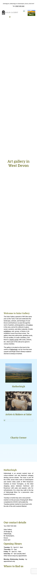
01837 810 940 (19, 6)
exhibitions (7, 331)
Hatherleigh (13, 349)
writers (30, 325)
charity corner (14, 339)
